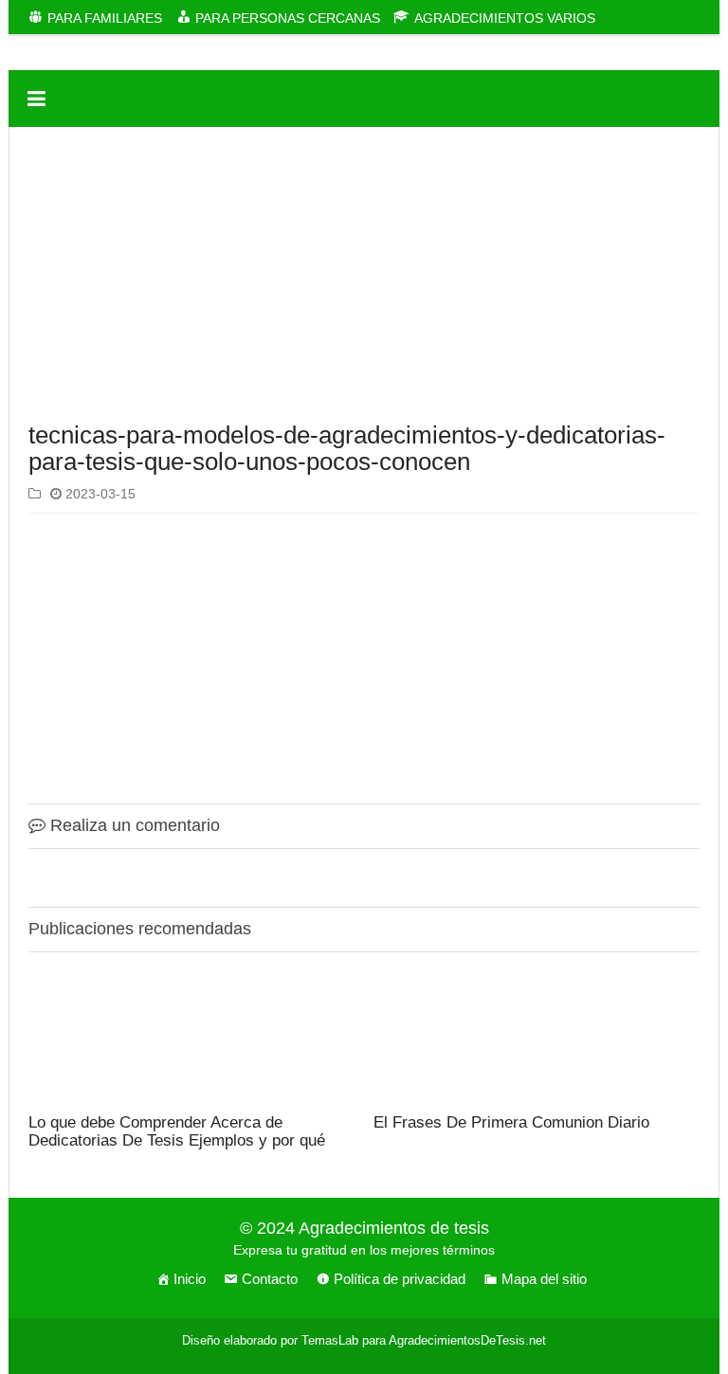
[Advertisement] (364, 278)
